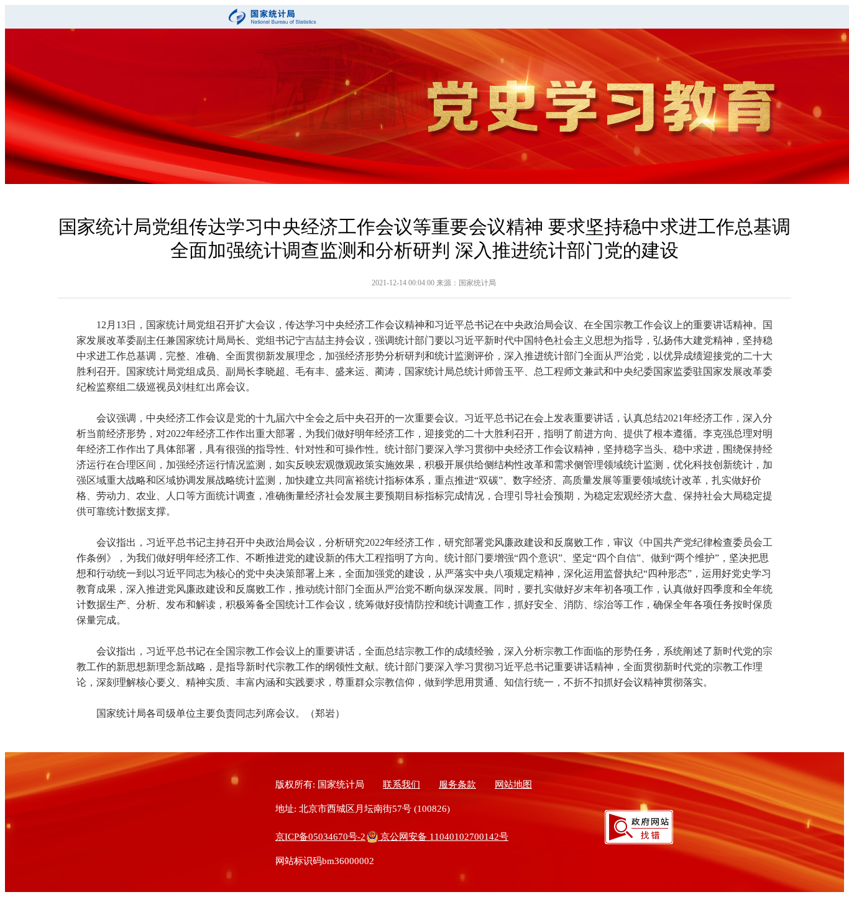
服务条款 (457, 784)
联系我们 (401, 784)
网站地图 (513, 784)
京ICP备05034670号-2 (320, 837)
